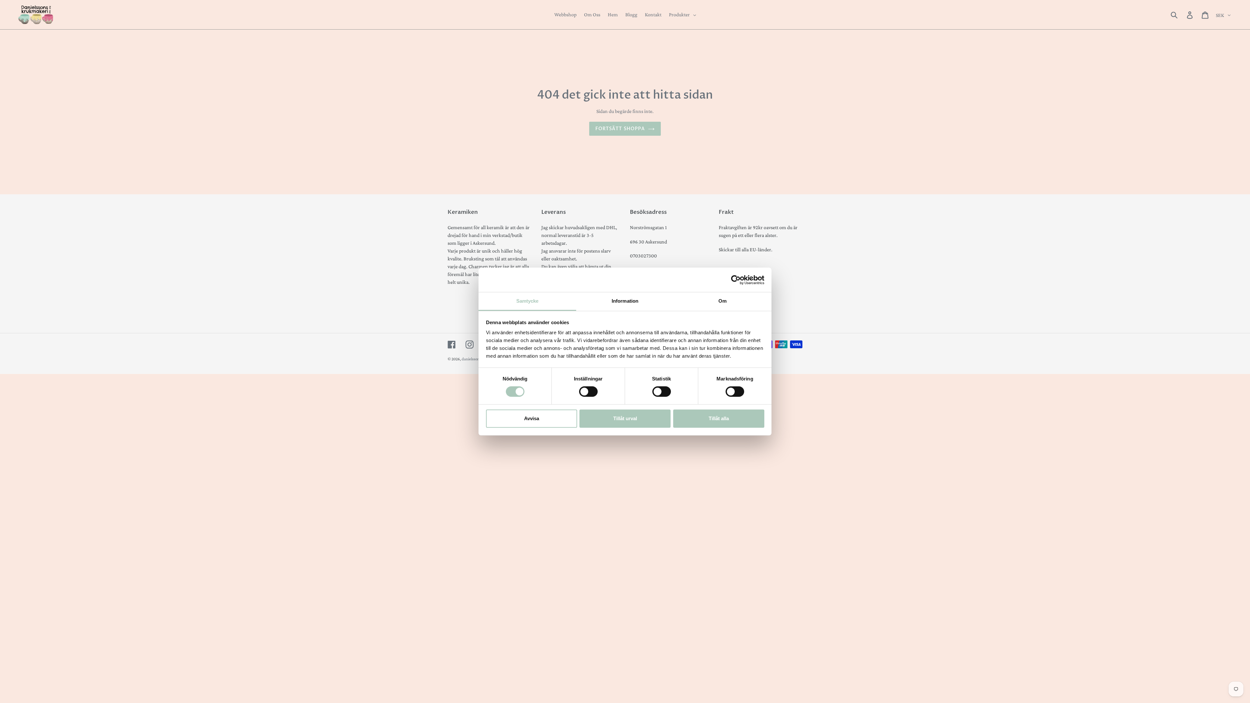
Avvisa (531, 418)
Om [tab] (722, 301)
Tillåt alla (719, 418)
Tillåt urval (625, 418)
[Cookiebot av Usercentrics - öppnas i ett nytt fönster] (735, 280)
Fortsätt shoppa (620, 129)
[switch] (588, 391)
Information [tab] (625, 301)
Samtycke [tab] (527, 301)
